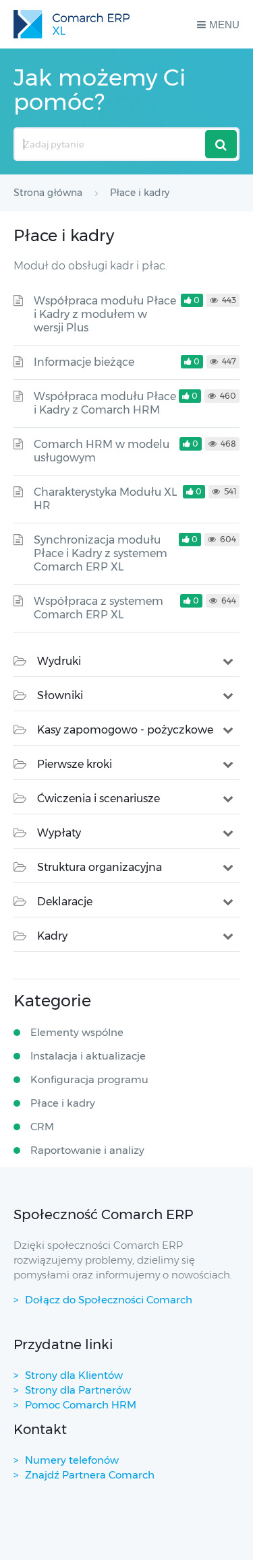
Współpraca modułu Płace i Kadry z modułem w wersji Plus (105, 314)
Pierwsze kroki (74, 764)
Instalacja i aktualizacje (88, 1055)
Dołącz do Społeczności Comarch (108, 1299)
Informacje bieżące (84, 362)
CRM (42, 1126)
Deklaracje (64, 901)
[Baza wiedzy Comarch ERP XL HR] (71, 24)
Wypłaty (59, 832)
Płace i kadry (62, 1103)
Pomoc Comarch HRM (80, 1404)
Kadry (52, 936)
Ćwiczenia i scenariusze (98, 798)
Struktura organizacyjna (99, 867)
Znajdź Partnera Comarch (89, 1474)
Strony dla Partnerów (78, 1390)
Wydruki (59, 661)
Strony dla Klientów (74, 1375)
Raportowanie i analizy (87, 1150)
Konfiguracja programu (89, 1079)
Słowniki (60, 695)
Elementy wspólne (76, 1032)
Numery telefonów (72, 1460)
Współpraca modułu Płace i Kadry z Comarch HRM (105, 403)
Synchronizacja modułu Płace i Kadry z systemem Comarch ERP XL (100, 553)
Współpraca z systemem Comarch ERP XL (98, 608)
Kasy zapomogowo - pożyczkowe (125, 729)
